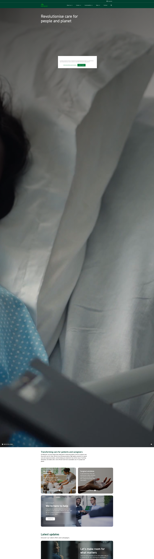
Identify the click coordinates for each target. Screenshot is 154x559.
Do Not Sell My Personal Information (70, 65)
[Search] (111, 5)
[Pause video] (151, 444)
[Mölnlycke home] (44, 5)
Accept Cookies (81, 65)
